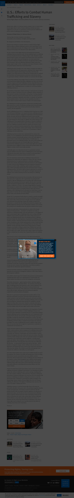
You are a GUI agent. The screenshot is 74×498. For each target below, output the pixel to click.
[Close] (55, 240)
